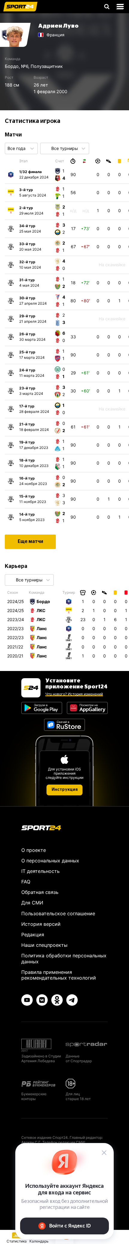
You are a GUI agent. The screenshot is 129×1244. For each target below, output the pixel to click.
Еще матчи (30, 541)
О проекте (33, 850)
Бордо (12, 66)
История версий (41, 924)
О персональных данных (50, 861)
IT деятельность (40, 871)
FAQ (25, 882)
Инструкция (65, 790)
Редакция (32, 934)
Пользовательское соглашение (58, 913)
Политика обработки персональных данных (63, 958)
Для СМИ (32, 903)
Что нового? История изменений (74, 694)
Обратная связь (39, 892)
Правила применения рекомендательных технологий (58, 975)
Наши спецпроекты (44, 945)
